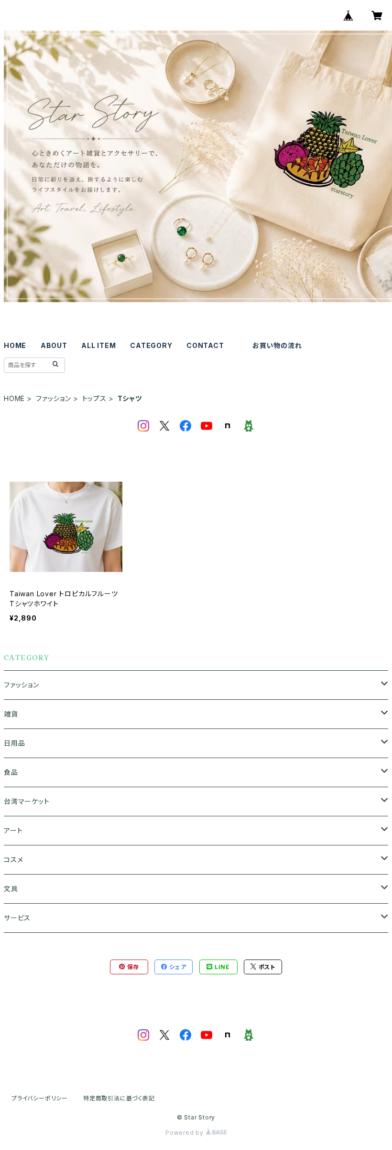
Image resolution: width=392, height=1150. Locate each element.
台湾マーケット (27, 801)
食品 (11, 772)
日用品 (14, 743)
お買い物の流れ (277, 345)
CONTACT (205, 345)
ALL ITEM (98, 345)
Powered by (185, 1132)
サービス (17, 918)
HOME (15, 345)
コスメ (13, 859)
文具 (11, 889)
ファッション (53, 398)
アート (13, 830)
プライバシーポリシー (39, 1098)
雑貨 (11, 714)
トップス (94, 398)
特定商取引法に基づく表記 (119, 1098)
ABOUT (54, 345)
